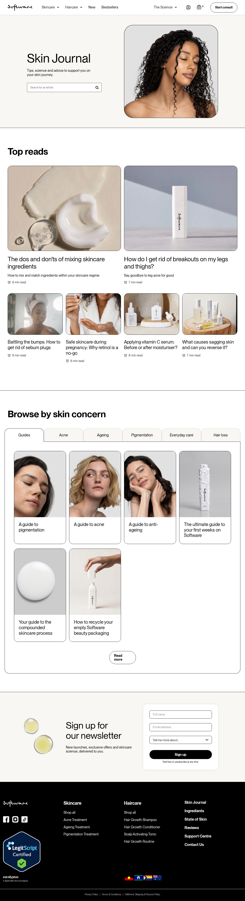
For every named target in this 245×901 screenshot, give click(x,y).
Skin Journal (195, 802)
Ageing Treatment (77, 827)
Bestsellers (109, 7)
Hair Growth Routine (139, 841)
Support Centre (198, 836)
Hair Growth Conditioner (142, 827)
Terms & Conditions (111, 894)
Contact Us (194, 845)
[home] (20, 7)
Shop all (69, 812)
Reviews (192, 828)
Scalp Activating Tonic (140, 834)
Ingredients (194, 811)
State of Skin (196, 819)
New (91, 7)
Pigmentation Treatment (81, 834)
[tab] (24, 435)
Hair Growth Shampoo (140, 820)
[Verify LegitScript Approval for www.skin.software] (21, 851)
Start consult (224, 7)
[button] (50, 7)
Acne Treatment (75, 820)
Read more (118, 657)
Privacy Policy (91, 894)
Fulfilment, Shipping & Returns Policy (142, 894)
